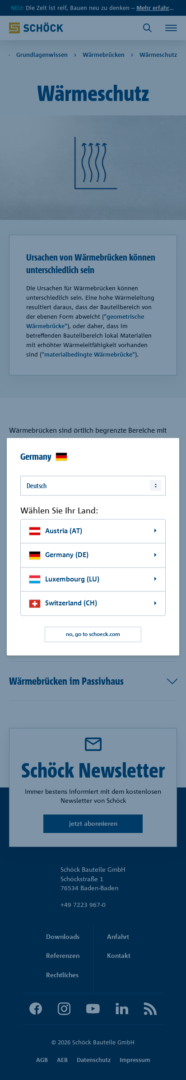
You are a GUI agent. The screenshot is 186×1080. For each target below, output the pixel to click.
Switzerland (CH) (71, 603)
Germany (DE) (66, 555)
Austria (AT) (63, 530)
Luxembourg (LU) (72, 579)
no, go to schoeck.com (93, 634)
